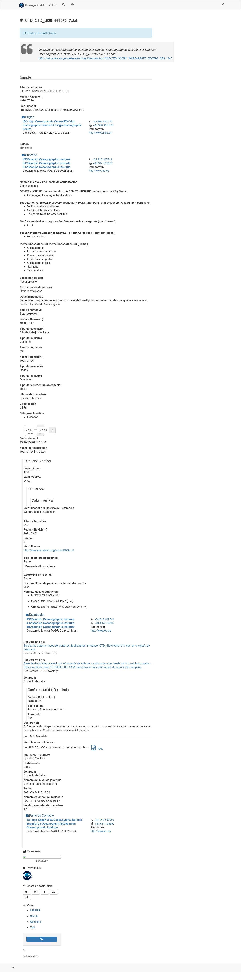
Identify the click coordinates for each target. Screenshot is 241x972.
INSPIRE (35, 910)
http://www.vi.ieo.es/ (100, 132)
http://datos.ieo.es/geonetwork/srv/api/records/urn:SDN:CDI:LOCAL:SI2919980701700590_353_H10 (105, 58)
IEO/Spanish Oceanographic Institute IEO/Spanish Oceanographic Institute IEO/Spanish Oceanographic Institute (47, 163)
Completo (36, 921)
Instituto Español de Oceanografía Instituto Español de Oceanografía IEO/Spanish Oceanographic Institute (54, 823)
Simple (34, 916)
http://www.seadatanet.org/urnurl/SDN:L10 (49, 550)
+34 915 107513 (103, 159)
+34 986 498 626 (103, 125)
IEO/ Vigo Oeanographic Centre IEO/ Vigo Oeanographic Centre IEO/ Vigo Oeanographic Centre (52, 125)
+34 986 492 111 (103, 121)
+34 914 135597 (103, 163)
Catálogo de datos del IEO (40, 5)
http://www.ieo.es (99, 170)
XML (33, 927)
